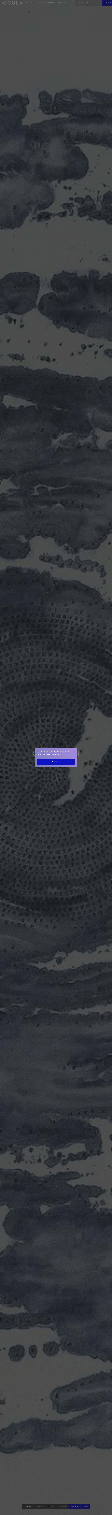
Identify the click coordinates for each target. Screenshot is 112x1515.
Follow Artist (56, 762)
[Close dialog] (74, 751)
